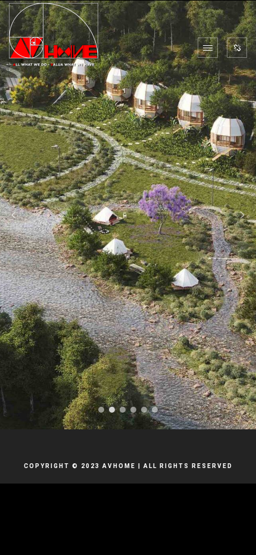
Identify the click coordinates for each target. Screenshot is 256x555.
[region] (128, 215)
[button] (13, 215)
